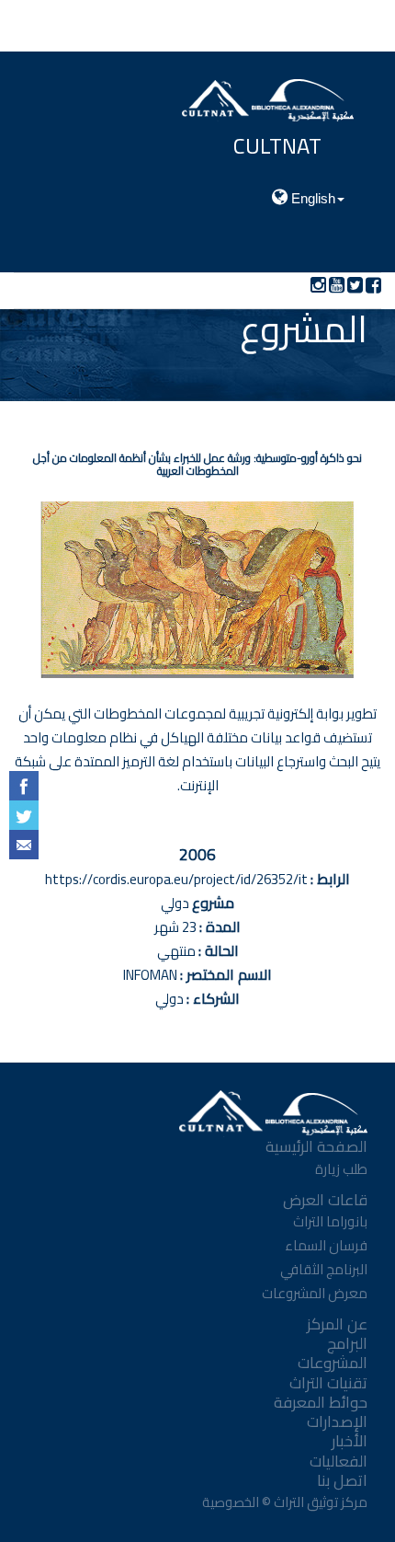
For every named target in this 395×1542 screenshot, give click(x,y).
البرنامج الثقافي (323, 1269)
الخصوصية (229, 1502)
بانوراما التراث (330, 1221)
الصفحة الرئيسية (316, 1146)
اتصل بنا (342, 1480)
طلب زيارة (341, 1169)
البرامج (347, 1343)
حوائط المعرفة (320, 1402)
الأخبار (349, 1441)
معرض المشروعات (314, 1293)
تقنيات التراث (328, 1383)
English (311, 198)
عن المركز (337, 1324)
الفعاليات (338, 1461)
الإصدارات (337, 1421)
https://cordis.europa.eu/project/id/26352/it (176, 879)
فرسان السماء (326, 1245)
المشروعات (332, 1362)
